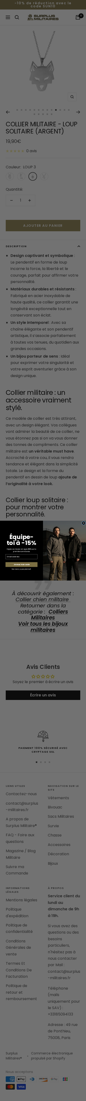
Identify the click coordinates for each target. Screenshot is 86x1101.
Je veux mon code (22, 564)
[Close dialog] (83, 523)
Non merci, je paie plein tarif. (21, 569)
